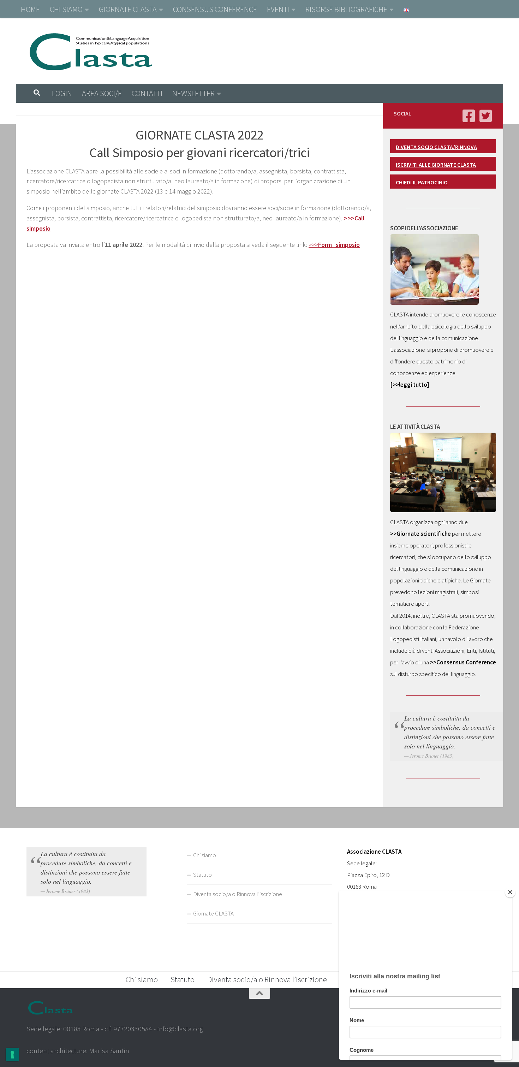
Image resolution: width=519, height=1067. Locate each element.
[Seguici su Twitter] (485, 116)
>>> (334, 245)
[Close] (510, 892)
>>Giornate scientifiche (420, 534)
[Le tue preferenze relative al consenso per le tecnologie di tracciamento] (12, 1054)
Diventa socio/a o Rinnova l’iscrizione (237, 894)
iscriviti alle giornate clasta (436, 164)
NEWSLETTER (193, 93)
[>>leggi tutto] (409, 385)
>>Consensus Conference (463, 662)
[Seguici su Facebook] (468, 116)
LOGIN (62, 93)
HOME (30, 9)
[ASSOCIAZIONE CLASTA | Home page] (90, 51)
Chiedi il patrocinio (422, 182)
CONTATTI (147, 93)
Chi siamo (204, 855)
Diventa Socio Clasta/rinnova (436, 146)
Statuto (202, 874)
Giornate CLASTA (213, 913)
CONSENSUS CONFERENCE (215, 9)
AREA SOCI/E (102, 93)
